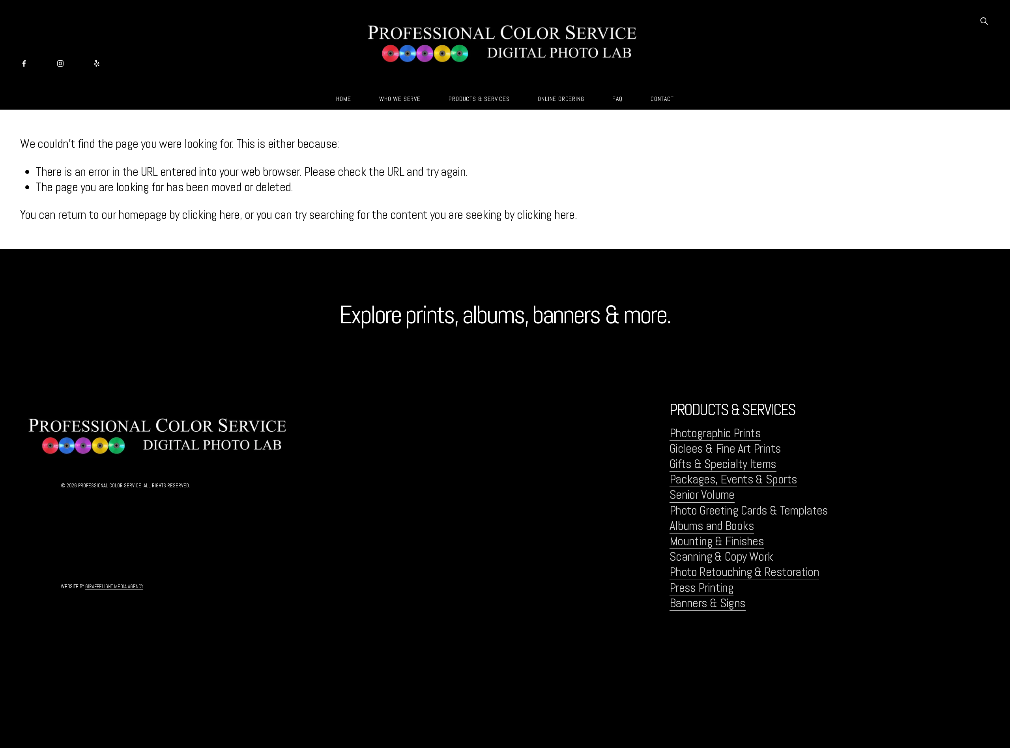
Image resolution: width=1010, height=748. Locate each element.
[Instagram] (60, 61)
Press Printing (701, 587)
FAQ (617, 99)
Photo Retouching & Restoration (744, 572)
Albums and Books (712, 525)
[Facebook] (24, 61)
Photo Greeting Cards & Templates (749, 510)
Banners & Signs (708, 603)
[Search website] (983, 20)
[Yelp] (97, 61)
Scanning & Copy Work (721, 556)
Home (343, 99)
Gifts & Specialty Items (723, 464)
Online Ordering (561, 99)
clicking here (211, 214)
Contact (662, 99)
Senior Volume (702, 494)
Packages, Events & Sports (733, 479)
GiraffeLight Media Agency (114, 587)
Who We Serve (400, 99)
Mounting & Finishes (717, 541)
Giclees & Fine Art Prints (725, 448)
